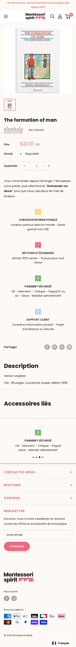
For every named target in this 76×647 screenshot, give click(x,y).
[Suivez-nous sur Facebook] (6, 598)
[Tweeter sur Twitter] (62, 347)
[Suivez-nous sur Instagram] (14, 598)
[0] (67, 16)
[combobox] (60, 643)
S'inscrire (17, 546)
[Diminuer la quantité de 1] (24, 166)
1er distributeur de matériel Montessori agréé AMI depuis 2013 (38, 5)
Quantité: (11, 166)
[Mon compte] (60, 16)
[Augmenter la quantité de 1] (49, 166)
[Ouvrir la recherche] (52, 16)
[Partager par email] (69, 347)
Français (63, 643)
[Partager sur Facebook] (47, 347)
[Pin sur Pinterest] (54, 347)
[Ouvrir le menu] (6, 16)
